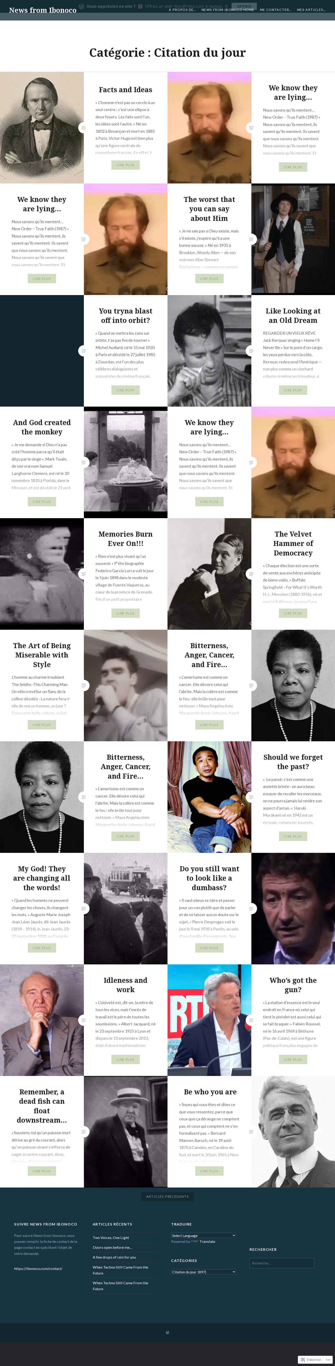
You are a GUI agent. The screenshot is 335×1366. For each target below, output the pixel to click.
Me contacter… (276, 10)
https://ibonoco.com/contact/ (38, 1268)
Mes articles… (311, 10)
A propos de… (182, 10)
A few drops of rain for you (114, 1257)
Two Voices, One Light (111, 1237)
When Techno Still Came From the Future (120, 1270)
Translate (207, 1241)
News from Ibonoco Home (228, 10)
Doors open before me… (112, 1247)
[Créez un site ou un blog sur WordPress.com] (167, 1333)
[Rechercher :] (282, 1263)
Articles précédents (167, 1196)
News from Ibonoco (43, 10)
